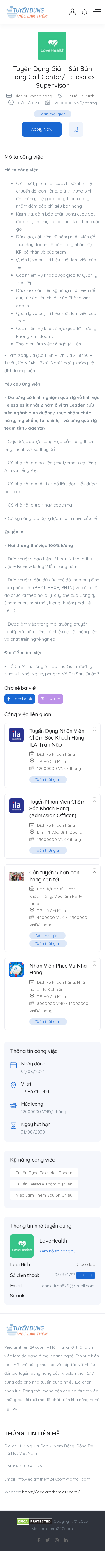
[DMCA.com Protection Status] (34, 1521)
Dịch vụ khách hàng (33, 95)
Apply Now (41, 129)
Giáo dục (85, 1264)
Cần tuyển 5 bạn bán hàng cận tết (54, 876)
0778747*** (73, 1274)
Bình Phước (47, 832)
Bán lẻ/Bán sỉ (50, 889)
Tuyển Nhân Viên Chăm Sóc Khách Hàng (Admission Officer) (57, 808)
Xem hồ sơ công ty (57, 1251)
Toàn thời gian (53, 114)
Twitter (53, 698)
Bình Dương (71, 832)
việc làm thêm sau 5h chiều (44, 1195)
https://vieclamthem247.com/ (51, 1491)
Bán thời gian (47, 935)
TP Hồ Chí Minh (80, 95)
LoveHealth (53, 1240)
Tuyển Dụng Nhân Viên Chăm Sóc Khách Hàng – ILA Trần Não (58, 738)
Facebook (21, 698)
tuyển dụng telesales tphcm (44, 1172)
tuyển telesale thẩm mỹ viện (44, 1184)
